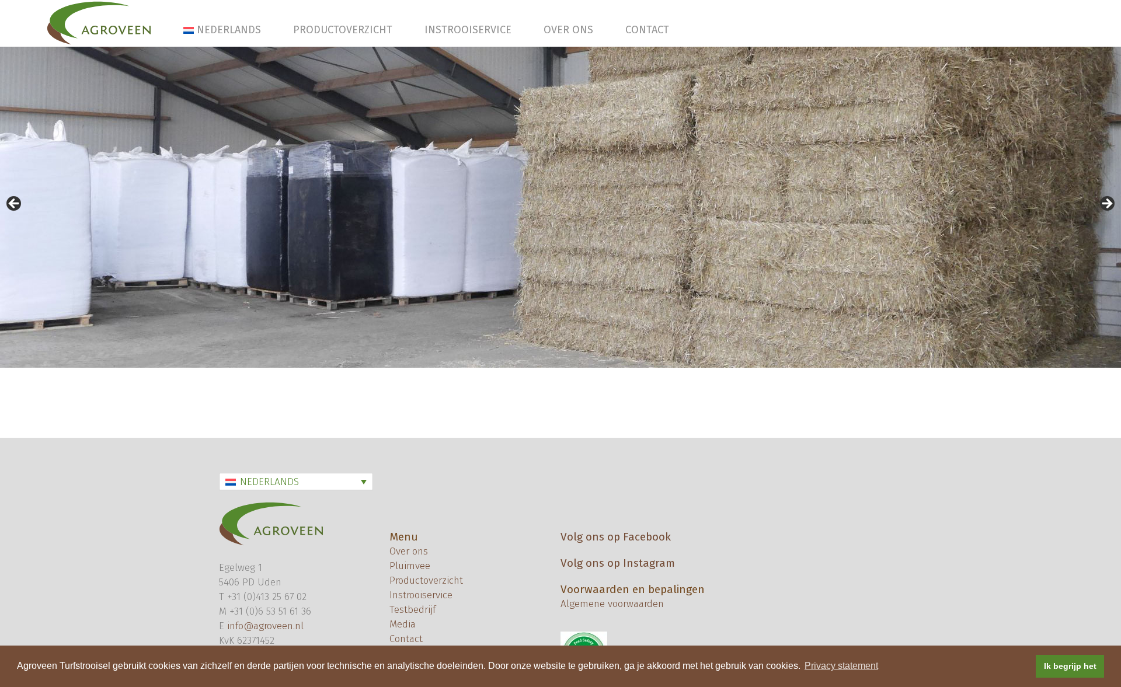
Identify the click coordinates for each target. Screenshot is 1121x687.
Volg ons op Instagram (617, 563)
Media (402, 624)
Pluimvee (409, 566)
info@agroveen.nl (265, 626)
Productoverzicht (342, 29)
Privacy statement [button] (841, 666)
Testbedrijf (412, 610)
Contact (647, 29)
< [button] (14, 204)
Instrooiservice (467, 29)
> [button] (1106, 204)
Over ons (568, 29)
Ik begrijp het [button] (1070, 666)
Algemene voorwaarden (612, 604)
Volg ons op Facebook (615, 536)
